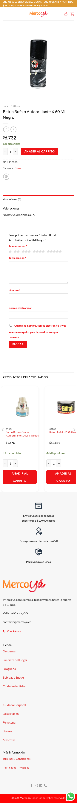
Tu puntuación (18, 246)
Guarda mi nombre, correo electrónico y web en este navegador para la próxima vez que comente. (37, 331)
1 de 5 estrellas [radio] (10, 251)
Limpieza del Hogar (15, 660)
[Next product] (6, 129)
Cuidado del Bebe (14, 686)
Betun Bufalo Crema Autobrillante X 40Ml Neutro (22, 434)
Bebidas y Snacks (13, 677)
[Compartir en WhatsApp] (6, 177)
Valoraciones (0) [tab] (12, 199)
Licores (7, 731)
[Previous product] (13, 129)
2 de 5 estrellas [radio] (16, 251)
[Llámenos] (45, 785)
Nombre (14, 290)
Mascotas (9, 740)
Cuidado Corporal (14, 705)
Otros (16, 105)
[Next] (74, 437)
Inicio (6, 105)
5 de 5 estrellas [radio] (54, 251)
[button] (5, 13)
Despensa (9, 651)
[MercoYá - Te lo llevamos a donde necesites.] (38, 14)
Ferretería (9, 722)
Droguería (9, 668)
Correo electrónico (21, 307)
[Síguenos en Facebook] (31, 785)
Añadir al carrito (39, 151)
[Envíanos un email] (40, 785)
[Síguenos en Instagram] (36, 785)
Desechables (11, 713)
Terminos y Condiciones (16, 758)
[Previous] (3, 437)
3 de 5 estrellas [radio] (26, 251)
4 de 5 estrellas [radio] (38, 251)
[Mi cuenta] (66, 14)
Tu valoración (17, 257)
